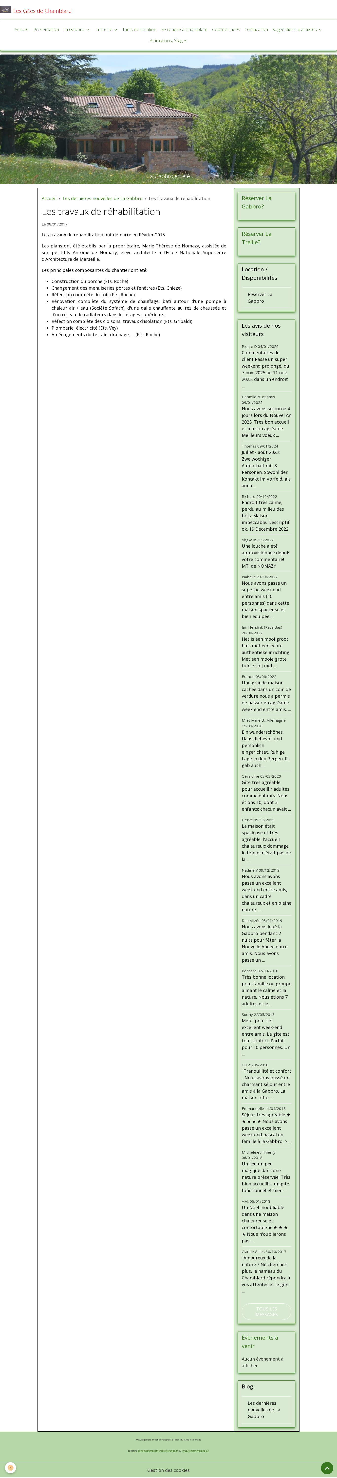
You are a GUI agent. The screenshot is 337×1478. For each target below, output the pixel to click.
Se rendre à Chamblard (184, 29)
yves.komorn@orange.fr (195, 1450)
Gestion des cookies (168, 1470)
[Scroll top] (327, 1468)
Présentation (46, 29)
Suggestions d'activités (295, 29)
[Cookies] (10, 1467)
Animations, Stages (168, 40)
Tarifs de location (139, 29)
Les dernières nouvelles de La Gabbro (103, 198)
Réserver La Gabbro (260, 297)
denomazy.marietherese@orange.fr (158, 1450)
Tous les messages (267, 1311)
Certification (256, 29)
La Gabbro (74, 29)
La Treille (103, 29)
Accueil (22, 29)
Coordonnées (226, 29)
